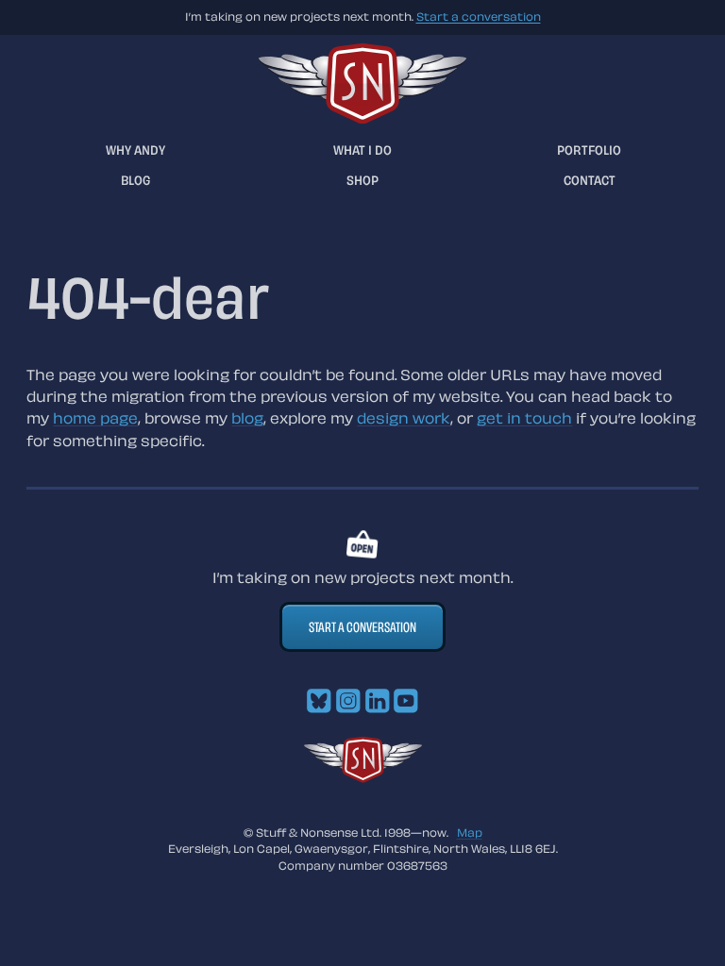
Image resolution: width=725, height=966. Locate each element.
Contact (589, 180)
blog (247, 417)
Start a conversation (478, 16)
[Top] (363, 777)
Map (469, 832)
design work (403, 417)
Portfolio (589, 149)
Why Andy (135, 149)
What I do (362, 149)
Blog (135, 180)
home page (95, 417)
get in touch (524, 417)
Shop (362, 180)
